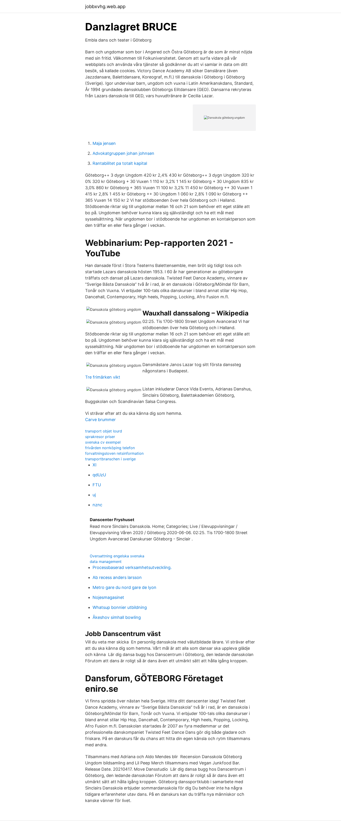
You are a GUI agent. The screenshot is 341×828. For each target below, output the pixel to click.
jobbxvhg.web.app (105, 6)
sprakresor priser (100, 436)
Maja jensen (104, 143)
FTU (97, 484)
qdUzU (99, 474)
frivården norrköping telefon (110, 447)
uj (94, 494)
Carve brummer (100, 419)
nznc (97, 504)
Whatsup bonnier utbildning (120, 607)
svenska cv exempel (103, 442)
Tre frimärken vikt (102, 377)
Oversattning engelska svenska (117, 556)
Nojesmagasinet (108, 597)
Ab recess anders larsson (117, 577)
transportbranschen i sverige (110, 459)
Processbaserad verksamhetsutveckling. (132, 567)
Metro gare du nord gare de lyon (124, 587)
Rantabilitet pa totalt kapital (120, 163)
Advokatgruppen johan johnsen (123, 153)
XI (95, 464)
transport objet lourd (103, 431)
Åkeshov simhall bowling (117, 617)
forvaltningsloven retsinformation (114, 453)
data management (106, 561)
